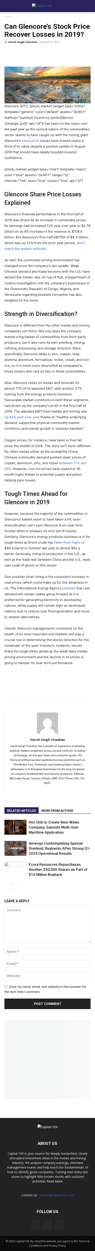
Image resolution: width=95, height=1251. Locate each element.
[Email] (64, 54)
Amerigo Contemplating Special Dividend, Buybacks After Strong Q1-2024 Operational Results (60, 848)
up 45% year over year (22, 417)
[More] (77, 54)
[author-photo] (47, 733)
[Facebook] (24, 54)
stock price (30, 141)
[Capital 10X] (47, 6)
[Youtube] (59, 1224)
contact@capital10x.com (56, 1195)
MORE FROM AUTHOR (57, 811)
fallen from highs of (69, 542)
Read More (55, 1181)
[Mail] (52, 790)
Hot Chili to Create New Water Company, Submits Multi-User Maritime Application (54, 827)
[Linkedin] (50, 54)
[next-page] (14, 886)
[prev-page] (7, 886)
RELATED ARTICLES (21, 811)
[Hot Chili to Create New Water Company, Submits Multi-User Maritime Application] (15, 827)
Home (8, 16)
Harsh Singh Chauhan (22, 42)
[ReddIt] (37, 54)
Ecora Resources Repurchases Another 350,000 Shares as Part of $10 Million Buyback (58, 869)
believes (68, 588)
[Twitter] (11, 54)
